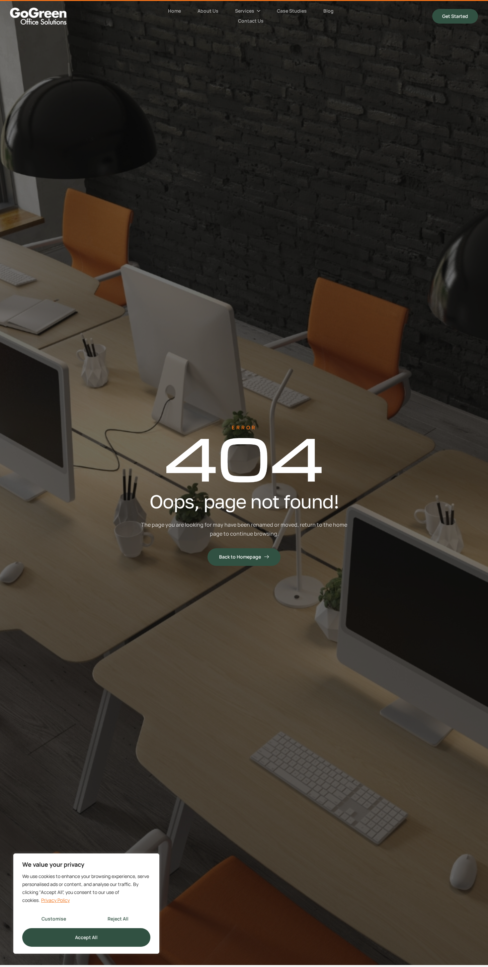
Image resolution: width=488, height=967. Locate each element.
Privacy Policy (55, 900)
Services (244, 11)
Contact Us (251, 21)
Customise (53, 919)
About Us (208, 11)
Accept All (86, 937)
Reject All (118, 919)
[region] (86, 903)
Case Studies (292, 11)
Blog (328, 11)
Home (174, 11)
